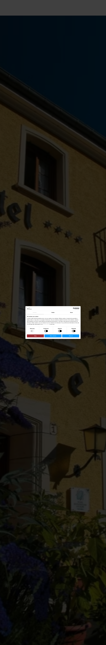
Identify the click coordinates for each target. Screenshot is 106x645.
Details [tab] (53, 312)
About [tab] (71, 312)
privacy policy (46, 324)
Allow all (71, 335)
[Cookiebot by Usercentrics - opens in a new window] (74, 308)
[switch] (46, 331)
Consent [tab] (34, 312)
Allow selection (53, 335)
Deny (35, 335)
